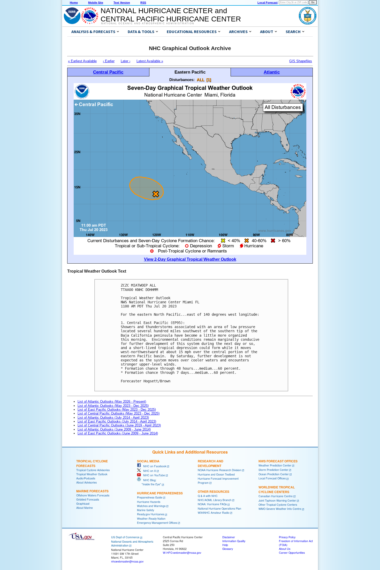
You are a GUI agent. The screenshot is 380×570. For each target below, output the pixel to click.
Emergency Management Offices (157, 523)
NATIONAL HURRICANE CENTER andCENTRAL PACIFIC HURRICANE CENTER (171, 15)
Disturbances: (182, 79)
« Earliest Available (82, 61)
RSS (143, 2)
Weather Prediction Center (275, 465)
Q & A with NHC (208, 496)
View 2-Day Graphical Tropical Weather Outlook (190, 259)
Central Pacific (108, 72)
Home (74, 2)
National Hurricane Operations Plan (219, 508)
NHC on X (148, 471)
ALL (200, 79)
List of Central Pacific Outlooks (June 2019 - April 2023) (119, 425)
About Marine (84, 508)
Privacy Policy (287, 537)
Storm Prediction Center (273, 470)
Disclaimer (228, 537)
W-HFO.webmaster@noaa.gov (182, 553)
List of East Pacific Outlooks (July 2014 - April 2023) (117, 421)
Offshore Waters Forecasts (92, 495)
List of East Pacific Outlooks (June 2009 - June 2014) (118, 433)
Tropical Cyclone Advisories (93, 470)
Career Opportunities (292, 553)
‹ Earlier (109, 61)
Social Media (148, 461)
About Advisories (86, 482)
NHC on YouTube (153, 475)
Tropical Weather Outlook (91, 474)
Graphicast (82, 503)
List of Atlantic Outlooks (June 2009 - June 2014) (114, 429)
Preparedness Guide (149, 497)
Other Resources (213, 491)
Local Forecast (267, 2)
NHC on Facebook (153, 466)
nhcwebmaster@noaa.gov (127, 561)
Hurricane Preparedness (160, 493)
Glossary (227, 549)
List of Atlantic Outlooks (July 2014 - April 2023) (113, 417)
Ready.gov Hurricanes (150, 514)
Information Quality (233, 541)
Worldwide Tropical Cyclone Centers (277, 489)
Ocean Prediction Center (274, 474)
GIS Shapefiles (300, 61)
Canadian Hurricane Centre (276, 496)
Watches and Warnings (151, 506)
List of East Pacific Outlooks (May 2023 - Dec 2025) (117, 409)
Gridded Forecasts (87, 499)
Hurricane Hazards (148, 502)
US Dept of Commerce (125, 537)
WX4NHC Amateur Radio (213, 512)
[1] (208, 79)
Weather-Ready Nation (151, 518)
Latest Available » (149, 61)
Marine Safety (145, 510)
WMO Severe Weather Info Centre (280, 509)
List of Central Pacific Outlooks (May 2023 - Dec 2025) (118, 413)
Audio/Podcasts (85, 478)
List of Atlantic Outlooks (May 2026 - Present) (112, 401)
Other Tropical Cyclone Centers (278, 504)
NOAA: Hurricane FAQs (212, 504)
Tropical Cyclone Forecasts (92, 463)
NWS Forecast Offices (278, 461)
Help (225, 545)
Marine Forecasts (92, 491)
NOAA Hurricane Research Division (219, 470)
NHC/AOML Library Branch (214, 500)
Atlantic (272, 72)
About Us (284, 549)
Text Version (121, 2)
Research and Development (210, 463)
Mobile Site (95, 2)
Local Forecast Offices (272, 478)
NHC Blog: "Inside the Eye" (149, 482)
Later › (125, 61)
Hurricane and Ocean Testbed (216, 474)
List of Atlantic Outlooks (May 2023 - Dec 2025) (113, 406)
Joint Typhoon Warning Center (277, 500)
